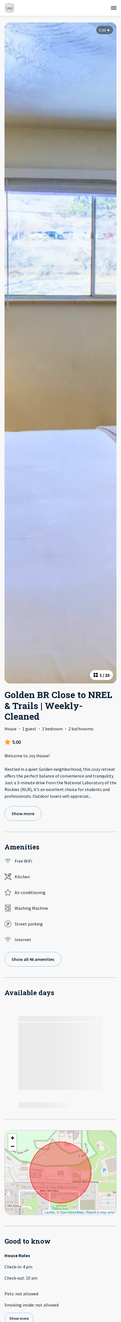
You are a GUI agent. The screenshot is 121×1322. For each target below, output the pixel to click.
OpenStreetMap (72, 1212)
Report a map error (100, 1212)
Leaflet (49, 1212)
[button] (12, 1138)
